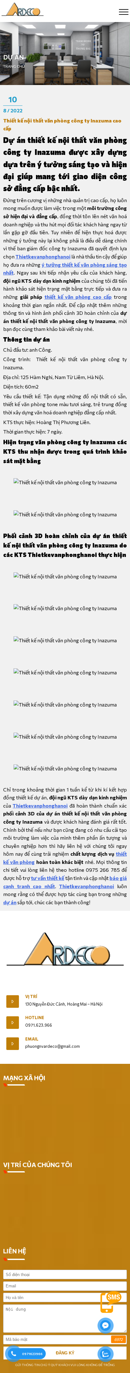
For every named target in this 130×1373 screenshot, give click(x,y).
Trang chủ (14, 66)
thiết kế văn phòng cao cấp (78, 297)
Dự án (13, 57)
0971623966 (32, 1354)
